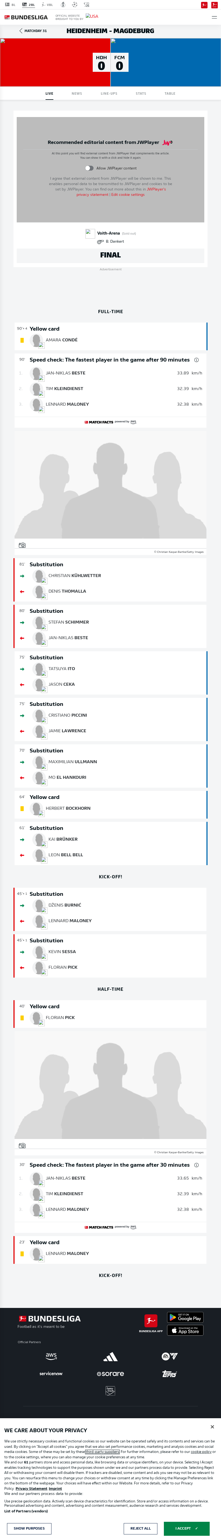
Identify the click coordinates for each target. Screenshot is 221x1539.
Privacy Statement (31, 1489)
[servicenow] (51, 1374)
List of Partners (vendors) (26, 1511)
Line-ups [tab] (109, 93)
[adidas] (110, 1356)
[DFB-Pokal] (63, 4)
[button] (214, 17)
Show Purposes (29, 1528)
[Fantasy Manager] (214, 4)
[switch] (89, 168)
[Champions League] (74, 4)
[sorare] (110, 1373)
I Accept (183, 1528)
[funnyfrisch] (110, 1391)
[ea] (170, 1356)
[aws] (51, 1357)
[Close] (212, 1427)
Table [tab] (170, 93)
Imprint (55, 1489)
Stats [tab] (141, 93)
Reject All (140, 1528)
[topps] (170, 1373)
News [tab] (77, 93)
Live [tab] (49, 93)
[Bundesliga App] (204, 4)
